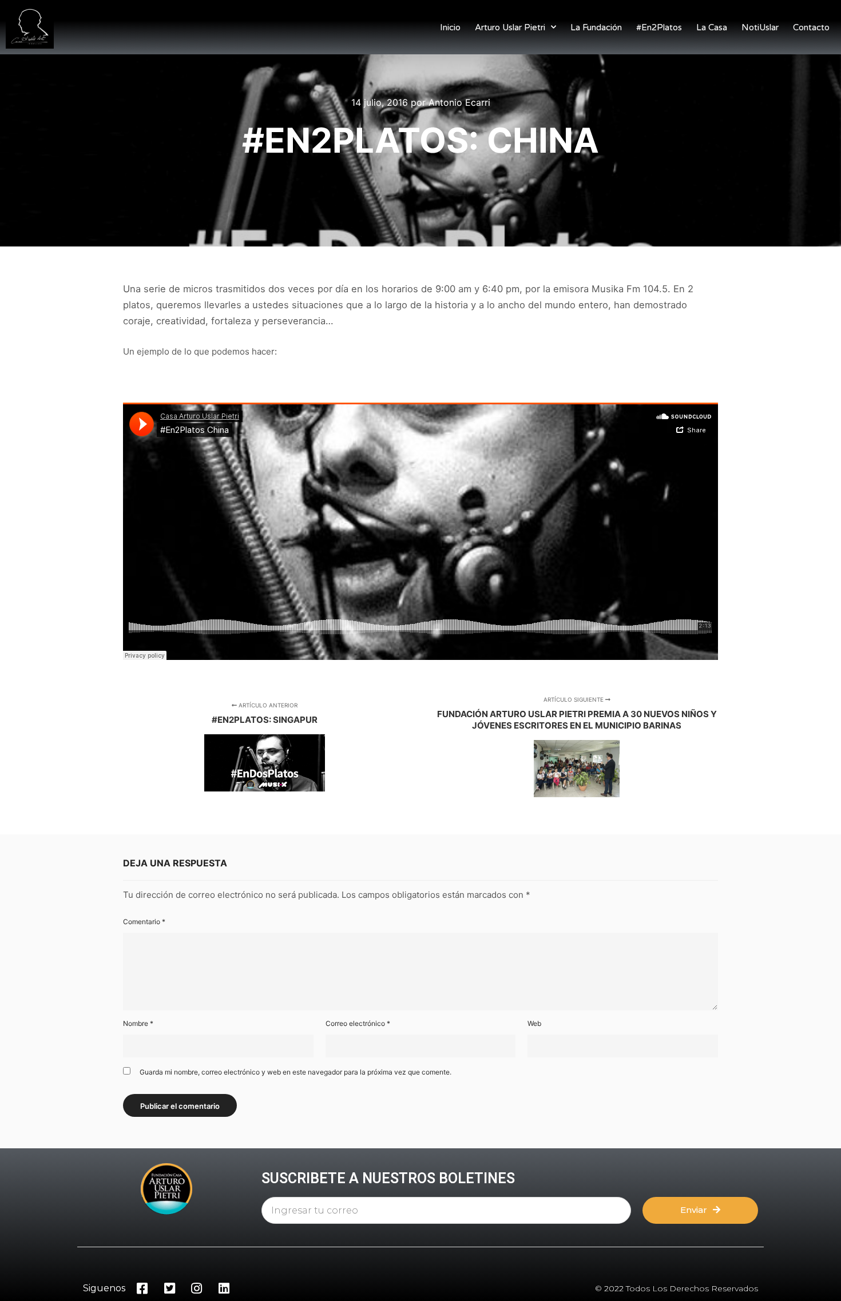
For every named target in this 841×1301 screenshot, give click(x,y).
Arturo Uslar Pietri (510, 27)
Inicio (450, 27)
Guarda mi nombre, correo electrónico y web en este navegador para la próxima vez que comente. (295, 1072)
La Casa (711, 27)
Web (534, 1023)
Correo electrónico (358, 1023)
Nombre (138, 1023)
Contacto (811, 27)
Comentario (144, 921)
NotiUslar (760, 27)
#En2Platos (659, 27)
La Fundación (596, 27)
